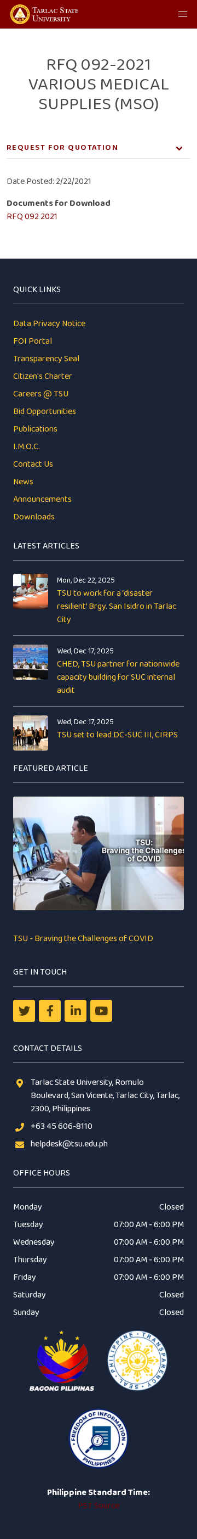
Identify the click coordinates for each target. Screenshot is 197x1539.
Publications (35, 429)
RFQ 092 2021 (32, 216)
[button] (183, 14)
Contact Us (33, 464)
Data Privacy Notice (49, 324)
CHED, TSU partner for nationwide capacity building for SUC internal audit (118, 677)
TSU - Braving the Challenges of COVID (83, 938)
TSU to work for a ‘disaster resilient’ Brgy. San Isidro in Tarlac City (116, 606)
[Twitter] (24, 1011)
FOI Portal (32, 341)
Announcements (42, 499)
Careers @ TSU (40, 394)
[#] (101, 1011)
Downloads (34, 517)
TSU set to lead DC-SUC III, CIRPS (117, 735)
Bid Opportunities (44, 411)
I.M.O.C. (26, 447)
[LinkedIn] (75, 1011)
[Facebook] (50, 1011)
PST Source (98, 1506)
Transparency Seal (46, 359)
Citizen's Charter (42, 376)
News (23, 482)
